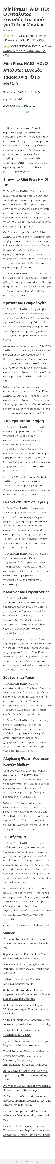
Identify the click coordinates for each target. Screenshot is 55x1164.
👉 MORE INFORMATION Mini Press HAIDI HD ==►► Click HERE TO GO (27, 51)
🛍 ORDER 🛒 (11, 106)
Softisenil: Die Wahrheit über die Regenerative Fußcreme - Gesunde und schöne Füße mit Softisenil (27, 994)
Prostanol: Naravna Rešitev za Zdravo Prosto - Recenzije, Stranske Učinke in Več (26, 943)
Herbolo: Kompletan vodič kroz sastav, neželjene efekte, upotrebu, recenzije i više (26, 1115)
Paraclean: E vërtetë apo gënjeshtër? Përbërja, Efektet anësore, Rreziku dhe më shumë (26, 969)
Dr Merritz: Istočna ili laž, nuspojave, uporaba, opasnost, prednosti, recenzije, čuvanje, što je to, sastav (27, 1100)
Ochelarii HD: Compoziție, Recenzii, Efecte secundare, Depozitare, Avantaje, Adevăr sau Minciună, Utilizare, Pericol (27, 1130)
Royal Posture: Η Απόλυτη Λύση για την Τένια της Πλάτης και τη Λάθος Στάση (25, 1075)
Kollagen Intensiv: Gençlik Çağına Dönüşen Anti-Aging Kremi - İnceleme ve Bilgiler (26, 1009)
